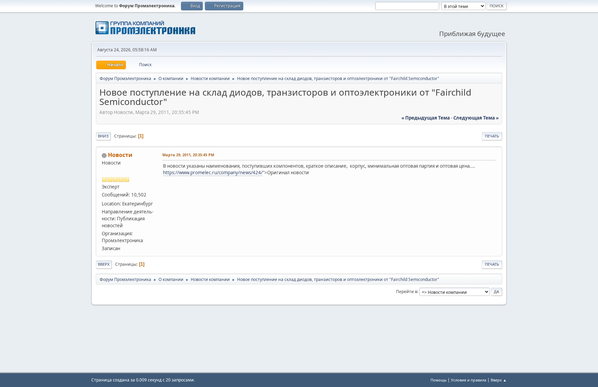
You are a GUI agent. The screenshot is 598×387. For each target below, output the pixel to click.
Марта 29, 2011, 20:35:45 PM (188, 154)
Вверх (104, 264)
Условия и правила (468, 379)
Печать (492, 136)
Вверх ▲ (499, 379)
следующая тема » (476, 118)
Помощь (438, 379)
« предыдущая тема (425, 118)
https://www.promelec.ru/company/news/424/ (213, 172)
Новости (120, 155)
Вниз (103, 136)
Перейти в (406, 291)
